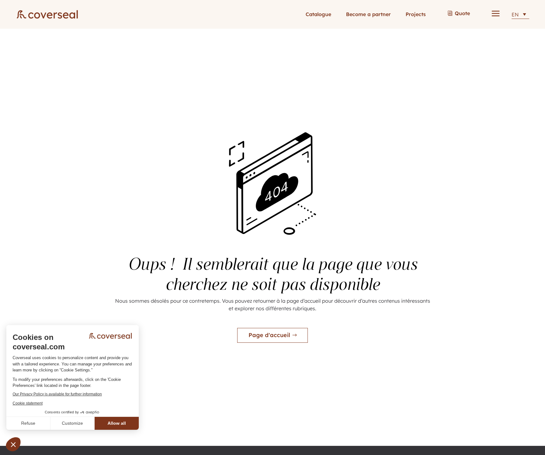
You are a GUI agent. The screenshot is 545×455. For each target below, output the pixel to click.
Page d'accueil (269, 335)
